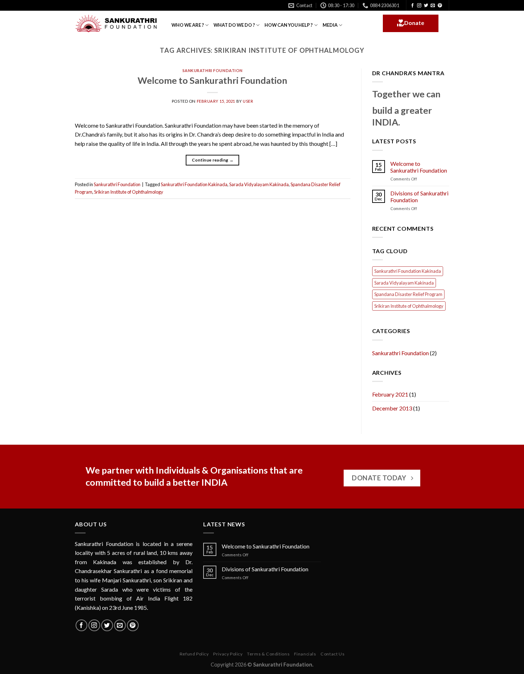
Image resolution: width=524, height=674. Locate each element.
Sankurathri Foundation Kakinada (194, 184)
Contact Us (332, 654)
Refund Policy (194, 654)
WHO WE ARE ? (187, 25)
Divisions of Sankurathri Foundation (419, 196)
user (248, 101)
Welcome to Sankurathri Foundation (212, 80)
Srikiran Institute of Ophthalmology (128, 192)
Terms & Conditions (268, 654)
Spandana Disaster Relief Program (408, 294)
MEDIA (330, 25)
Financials (305, 654)
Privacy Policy (228, 654)
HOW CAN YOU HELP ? (288, 25)
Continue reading (213, 160)
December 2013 (392, 408)
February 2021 (390, 394)
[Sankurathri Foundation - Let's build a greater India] (118, 23)
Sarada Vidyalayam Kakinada (259, 184)
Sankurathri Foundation (213, 70)
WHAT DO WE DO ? (234, 25)
